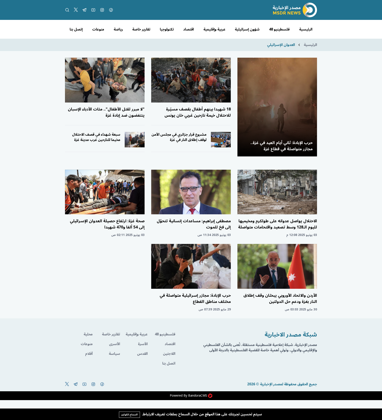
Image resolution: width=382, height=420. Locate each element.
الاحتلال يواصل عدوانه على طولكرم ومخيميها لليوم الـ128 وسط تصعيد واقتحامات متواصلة (277, 224)
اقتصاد (188, 29)
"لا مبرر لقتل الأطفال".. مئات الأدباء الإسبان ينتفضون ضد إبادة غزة (106, 112)
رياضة (118, 29)
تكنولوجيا (167, 29)
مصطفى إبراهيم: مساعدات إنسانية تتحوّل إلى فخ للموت (194, 224)
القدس (142, 353)
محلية (88, 334)
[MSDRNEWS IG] (102, 10)
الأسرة (143, 344)
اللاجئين (169, 353)
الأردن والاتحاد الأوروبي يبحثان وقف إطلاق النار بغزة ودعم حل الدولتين (280, 298)
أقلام (89, 353)
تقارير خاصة (141, 29)
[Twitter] (76, 10)
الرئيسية (305, 29)
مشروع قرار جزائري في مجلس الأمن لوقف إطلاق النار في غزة (178, 137)
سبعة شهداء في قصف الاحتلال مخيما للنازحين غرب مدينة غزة (96, 137)
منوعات (98, 29)
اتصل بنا (168, 363)
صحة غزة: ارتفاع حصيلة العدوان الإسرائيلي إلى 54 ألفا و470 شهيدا (107, 224)
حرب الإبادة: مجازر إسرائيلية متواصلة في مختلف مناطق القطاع (195, 298)
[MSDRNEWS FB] (111, 10)
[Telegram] (84, 10)
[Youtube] (93, 10)
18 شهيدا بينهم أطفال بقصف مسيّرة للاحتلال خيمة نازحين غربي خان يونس (197, 112)
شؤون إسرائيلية (247, 29)
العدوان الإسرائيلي (281, 45)
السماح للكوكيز (129, 414)
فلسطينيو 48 (279, 29)
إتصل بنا (76, 29)
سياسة (114, 353)
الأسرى (114, 344)
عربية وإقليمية (214, 29)
